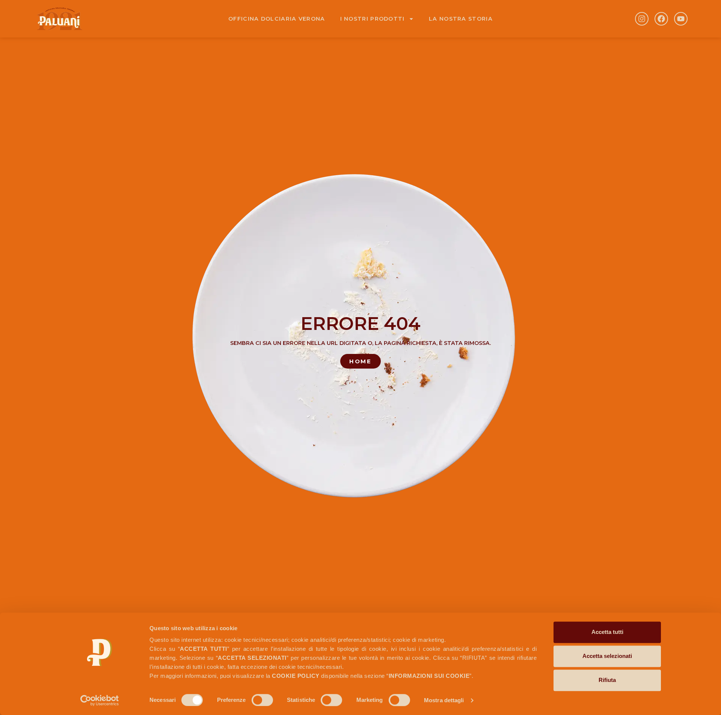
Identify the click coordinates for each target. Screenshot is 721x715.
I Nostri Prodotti (372, 18)
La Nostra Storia (461, 18)
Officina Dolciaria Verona (276, 18)
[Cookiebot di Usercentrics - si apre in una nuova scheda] (100, 700)
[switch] (262, 700)
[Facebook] (661, 19)
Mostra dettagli (444, 700)
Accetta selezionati (607, 656)
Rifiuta (607, 680)
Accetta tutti (607, 632)
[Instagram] (642, 19)
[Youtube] (681, 19)
